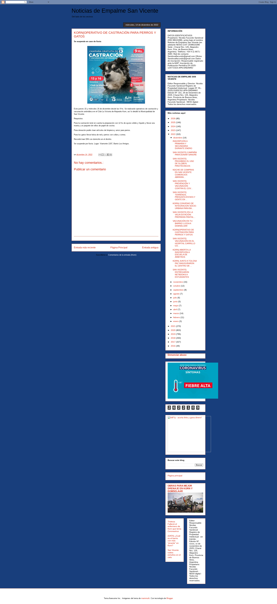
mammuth (145, 598)
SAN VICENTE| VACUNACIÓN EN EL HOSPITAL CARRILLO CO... (184, 242)
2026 (173, 118)
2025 (173, 122)
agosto (176, 294)
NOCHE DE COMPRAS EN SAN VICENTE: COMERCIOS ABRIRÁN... (183, 173)
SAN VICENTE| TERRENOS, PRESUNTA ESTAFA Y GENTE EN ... (184, 196)
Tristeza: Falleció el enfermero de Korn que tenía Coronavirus (174, 526)
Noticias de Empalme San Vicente (115, 10)
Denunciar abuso (177, 355)
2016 (173, 346)
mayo (176, 305)
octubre (177, 286)
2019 (173, 334)
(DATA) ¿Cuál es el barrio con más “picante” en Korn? (174, 541)
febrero (176, 317)
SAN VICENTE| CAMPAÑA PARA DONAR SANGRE (185, 153)
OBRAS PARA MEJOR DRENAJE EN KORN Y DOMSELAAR (180, 488)
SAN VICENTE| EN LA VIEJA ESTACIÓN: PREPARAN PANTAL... (184, 214)
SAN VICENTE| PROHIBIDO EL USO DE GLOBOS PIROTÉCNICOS (183, 162)
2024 (173, 126)
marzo (176, 313)
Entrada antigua (150, 247)
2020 (173, 330)
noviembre (178, 282)
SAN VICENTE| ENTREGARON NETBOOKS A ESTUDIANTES (181, 273)
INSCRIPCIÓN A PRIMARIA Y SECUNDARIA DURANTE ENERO (182, 144)
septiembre (178, 290)
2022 (173, 134)
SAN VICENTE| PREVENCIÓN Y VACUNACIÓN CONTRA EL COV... (183, 184)
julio (175, 297)
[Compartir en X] (105, 154)
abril (175, 309)
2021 (173, 326)
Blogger (169, 598)
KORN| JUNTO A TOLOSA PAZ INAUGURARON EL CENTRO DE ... (185, 263)
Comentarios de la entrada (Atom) (122, 255)
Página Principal (118, 247)
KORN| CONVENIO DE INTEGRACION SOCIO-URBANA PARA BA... (185, 205)
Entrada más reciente (85, 247)
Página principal (175, 475)
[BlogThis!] (102, 154)
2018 (173, 338)
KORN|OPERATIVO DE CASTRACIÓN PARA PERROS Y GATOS (183, 232)
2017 (173, 342)
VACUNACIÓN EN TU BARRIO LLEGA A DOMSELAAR (182, 223)
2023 (173, 130)
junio (175, 301)
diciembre (178, 137)
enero (176, 321)
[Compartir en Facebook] (108, 154)
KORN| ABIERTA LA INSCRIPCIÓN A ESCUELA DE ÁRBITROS (182, 253)
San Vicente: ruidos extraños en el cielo (174, 553)
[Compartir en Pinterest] (110, 154)
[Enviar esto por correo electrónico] (99, 154)
